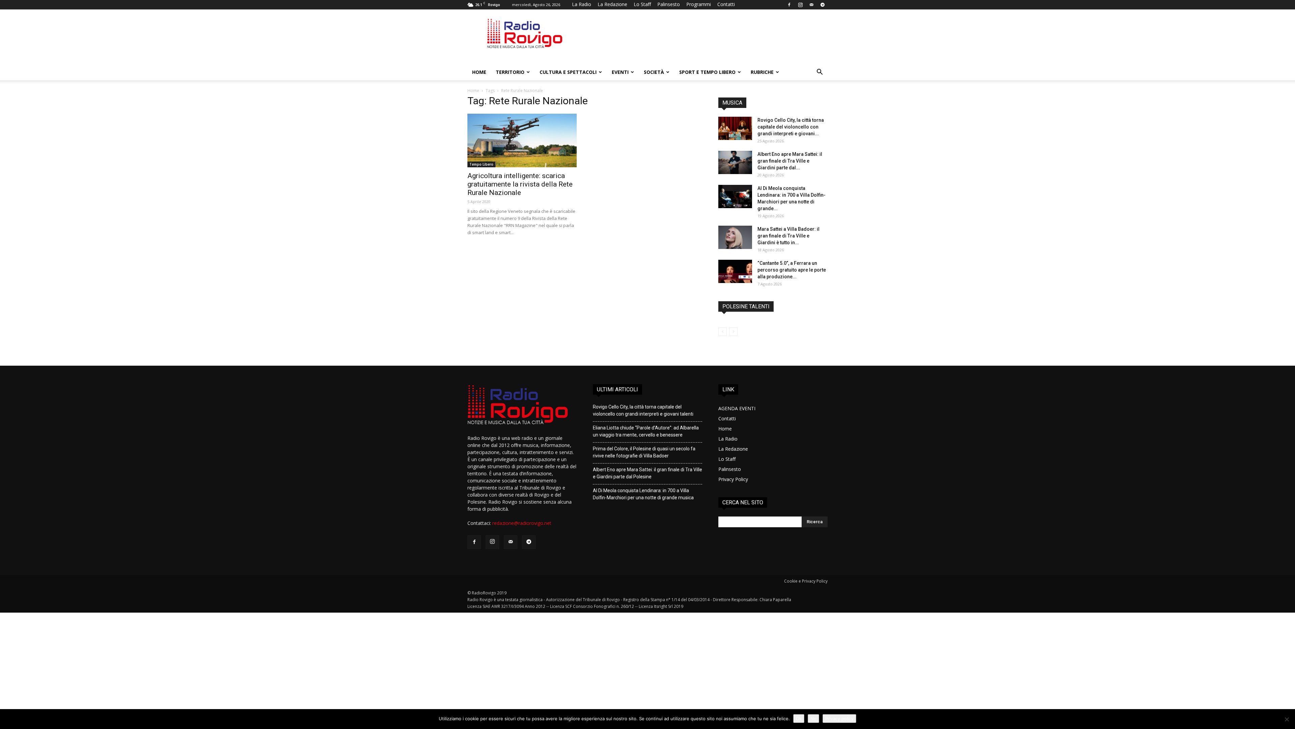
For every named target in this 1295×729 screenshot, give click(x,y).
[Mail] (811, 4)
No (813, 718)
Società (654, 72)
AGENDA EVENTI (736, 408)
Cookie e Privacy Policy (806, 581)
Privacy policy (839, 718)
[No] (1286, 719)
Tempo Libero (481, 164)
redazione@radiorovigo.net (521, 523)
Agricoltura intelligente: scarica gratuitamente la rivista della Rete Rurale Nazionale (520, 184)
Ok (799, 718)
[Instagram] (800, 4)
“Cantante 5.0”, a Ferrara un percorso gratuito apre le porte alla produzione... (791, 269)
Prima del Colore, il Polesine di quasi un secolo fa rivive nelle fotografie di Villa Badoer (644, 452)
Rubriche (762, 72)
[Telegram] (822, 4)
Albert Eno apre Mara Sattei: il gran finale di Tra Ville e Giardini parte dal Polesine (647, 473)
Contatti (726, 4)
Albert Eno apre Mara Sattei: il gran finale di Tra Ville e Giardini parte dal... (789, 160)
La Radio (581, 4)
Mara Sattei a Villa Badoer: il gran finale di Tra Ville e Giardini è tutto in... (788, 235)
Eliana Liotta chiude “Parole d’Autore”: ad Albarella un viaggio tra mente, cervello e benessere (646, 431)
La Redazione (612, 4)
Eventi (620, 72)
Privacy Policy (733, 479)
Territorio (510, 72)
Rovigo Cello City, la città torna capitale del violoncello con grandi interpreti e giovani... (790, 126)
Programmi (698, 4)
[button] (819, 72)
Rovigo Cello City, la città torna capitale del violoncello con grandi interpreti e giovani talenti (643, 410)
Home (479, 72)
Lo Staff (642, 4)
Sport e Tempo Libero (707, 72)
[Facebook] (789, 4)
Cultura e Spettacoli (568, 72)
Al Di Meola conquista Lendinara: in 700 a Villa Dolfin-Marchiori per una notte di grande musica (643, 494)
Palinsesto (668, 4)
